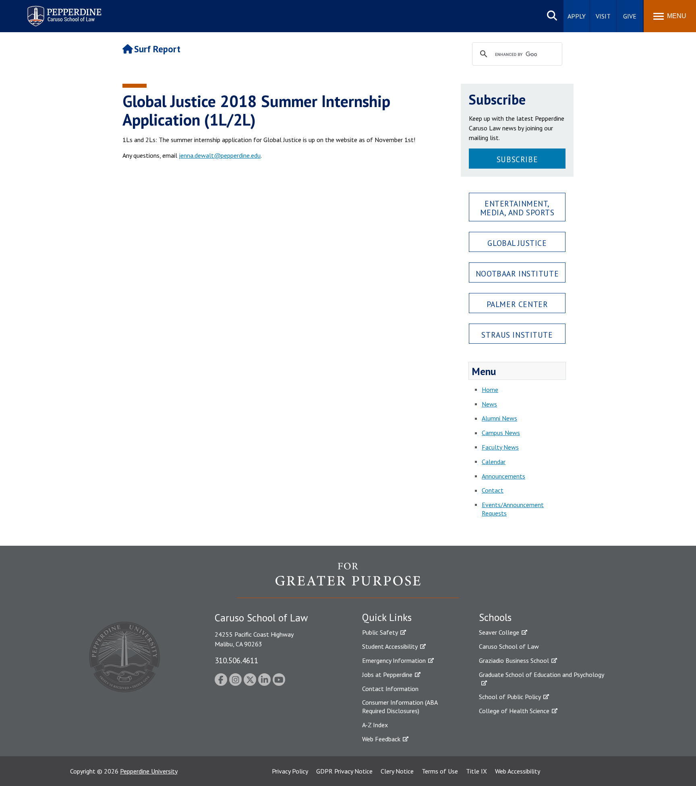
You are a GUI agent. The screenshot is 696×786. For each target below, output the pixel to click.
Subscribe (517, 159)
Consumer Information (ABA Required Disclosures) (399, 706)
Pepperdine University (149, 771)
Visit (603, 16)
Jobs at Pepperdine (387, 674)
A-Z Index (375, 725)
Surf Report (157, 49)
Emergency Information (394, 660)
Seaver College (499, 632)
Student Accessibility (390, 646)
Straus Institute (517, 335)
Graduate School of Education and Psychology (541, 674)
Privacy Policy (290, 771)
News (489, 404)
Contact (492, 490)
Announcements (503, 476)
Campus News (501, 433)
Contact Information (390, 689)
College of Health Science (514, 711)
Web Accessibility (517, 771)
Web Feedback (381, 739)
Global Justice (517, 243)
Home (490, 390)
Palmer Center (517, 304)
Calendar (493, 462)
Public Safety (380, 632)
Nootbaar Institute (517, 273)
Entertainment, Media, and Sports (517, 207)
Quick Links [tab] (387, 617)
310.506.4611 (236, 660)
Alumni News (499, 418)
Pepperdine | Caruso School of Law (63, 11)
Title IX (476, 771)
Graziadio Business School (514, 660)
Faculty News (500, 447)
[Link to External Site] (348, 580)
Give (629, 16)
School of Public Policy (510, 697)
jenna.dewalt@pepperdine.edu (220, 155)
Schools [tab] (495, 617)
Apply (577, 16)
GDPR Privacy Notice (344, 771)
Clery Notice (397, 771)
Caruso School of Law (509, 646)
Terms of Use (440, 771)
